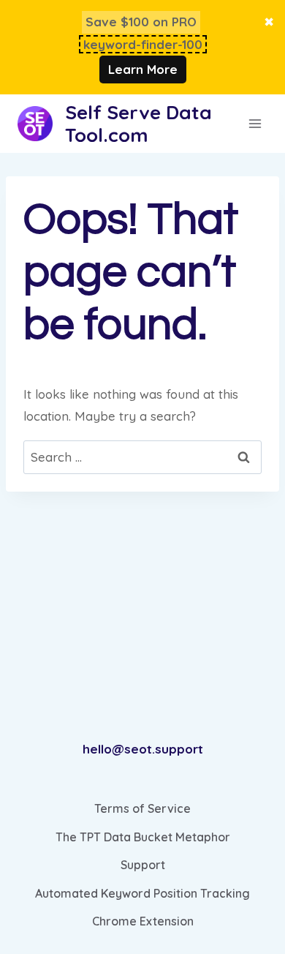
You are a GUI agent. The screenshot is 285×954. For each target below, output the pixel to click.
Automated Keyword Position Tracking (142, 893)
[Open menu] (255, 123)
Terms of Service (142, 808)
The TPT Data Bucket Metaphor (143, 837)
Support (143, 864)
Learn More (143, 69)
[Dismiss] (269, 22)
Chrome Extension (143, 921)
